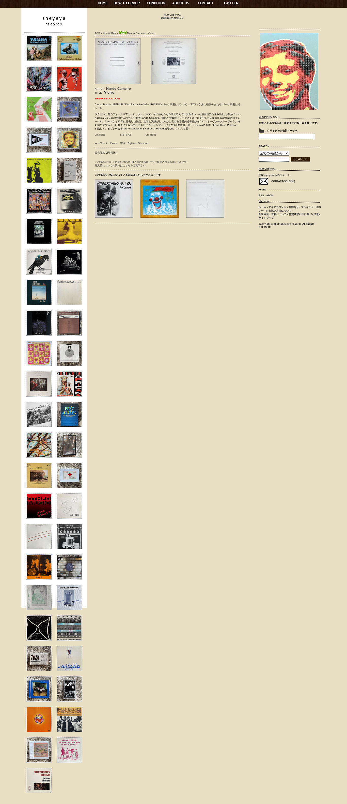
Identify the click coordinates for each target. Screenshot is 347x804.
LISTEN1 (100, 134)
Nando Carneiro (118, 89)
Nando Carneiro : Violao (141, 33)
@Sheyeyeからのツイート (274, 175)
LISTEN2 (125, 134)
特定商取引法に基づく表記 (304, 214)
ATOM (269, 195)
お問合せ (294, 207)
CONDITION (156, 3)
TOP (97, 33)
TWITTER (231, 3)
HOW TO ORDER (127, 3)
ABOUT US (180, 3)
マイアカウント (277, 207)
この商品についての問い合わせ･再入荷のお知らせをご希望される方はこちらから (141, 161)
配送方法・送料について (273, 214)
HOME (103, 3)
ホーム (262, 207)
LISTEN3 (151, 134)
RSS (261, 195)
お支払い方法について (278, 210)
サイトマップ (266, 217)
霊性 (122, 143)
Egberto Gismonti (138, 143)
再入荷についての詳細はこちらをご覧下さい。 (121, 165)
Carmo (114, 143)
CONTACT (205, 3)
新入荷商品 (109, 33)
